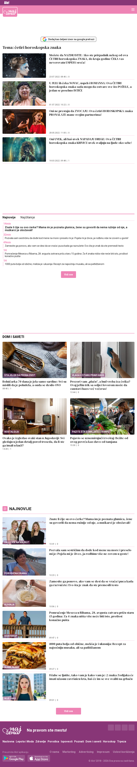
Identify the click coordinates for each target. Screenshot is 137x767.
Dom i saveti (93, 741)
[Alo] (6, 2)
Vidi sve (68, 274)
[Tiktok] (131, 728)
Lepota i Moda (25, 741)
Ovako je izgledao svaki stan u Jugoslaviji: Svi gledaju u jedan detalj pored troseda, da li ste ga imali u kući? (33, 441)
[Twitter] (125, 728)
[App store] (39, 758)
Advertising (86, 751)
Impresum (103, 751)
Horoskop (109, 741)
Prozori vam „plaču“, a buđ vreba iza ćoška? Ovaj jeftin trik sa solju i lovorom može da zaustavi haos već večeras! (100, 385)
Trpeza (121, 741)
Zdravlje (40, 741)
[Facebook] (111, 728)
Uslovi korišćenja (123, 751)
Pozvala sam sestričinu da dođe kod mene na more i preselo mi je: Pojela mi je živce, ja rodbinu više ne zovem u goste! (66, 238)
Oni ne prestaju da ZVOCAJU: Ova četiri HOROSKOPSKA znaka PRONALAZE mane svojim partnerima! (91, 113)
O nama (54, 751)
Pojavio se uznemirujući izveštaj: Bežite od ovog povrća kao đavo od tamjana (99, 440)
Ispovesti (67, 741)
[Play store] (14, 758)
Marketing (69, 751)
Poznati (79, 741)
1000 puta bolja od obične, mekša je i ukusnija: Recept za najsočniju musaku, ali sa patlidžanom (54, 264)
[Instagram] (118, 728)
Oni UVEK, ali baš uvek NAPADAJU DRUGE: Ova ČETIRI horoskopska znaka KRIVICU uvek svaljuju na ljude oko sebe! (90, 141)
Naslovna (8, 741)
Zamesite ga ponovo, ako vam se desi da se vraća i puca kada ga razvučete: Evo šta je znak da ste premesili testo (64, 245)
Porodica (53, 741)
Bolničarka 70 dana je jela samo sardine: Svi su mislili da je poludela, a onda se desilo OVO (34, 383)
